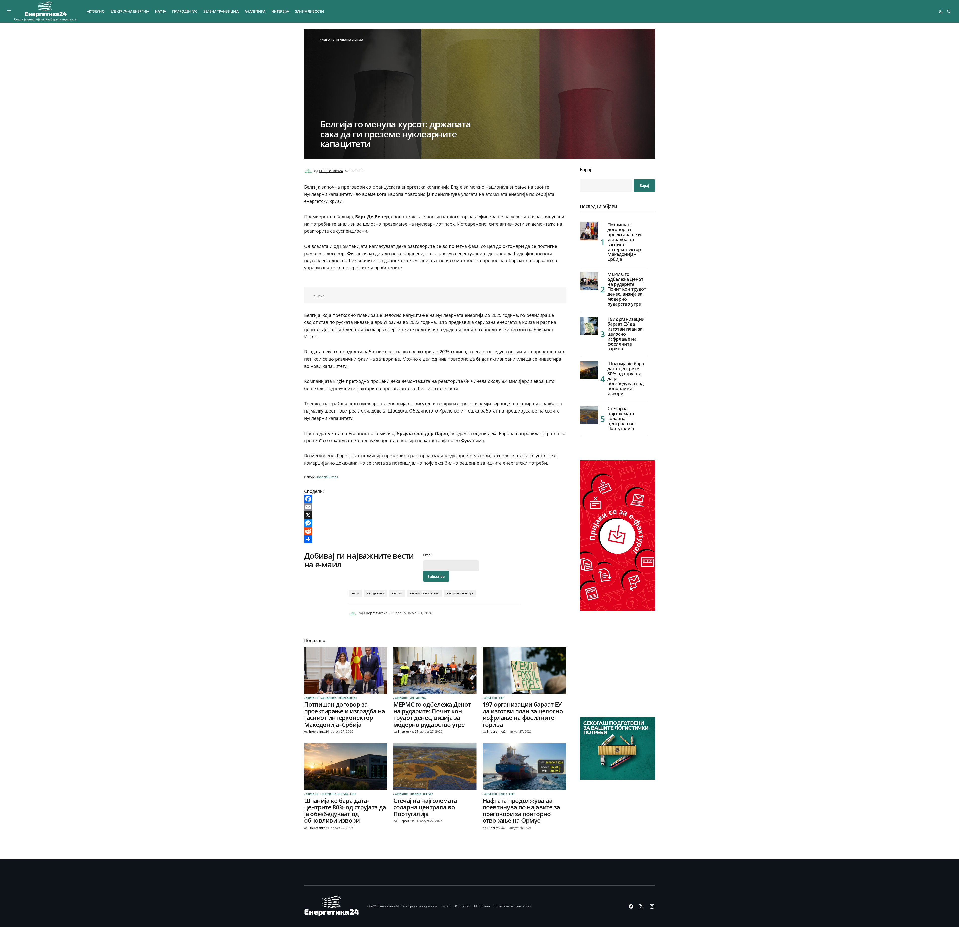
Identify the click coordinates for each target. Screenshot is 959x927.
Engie (355, 593)
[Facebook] (435, 499)
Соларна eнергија (421, 794)
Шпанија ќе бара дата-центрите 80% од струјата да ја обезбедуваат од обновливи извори (625, 378)
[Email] (435, 507)
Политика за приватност (512, 906)
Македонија (328, 698)
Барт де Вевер (375, 593)
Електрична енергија (334, 794)
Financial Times (326, 477)
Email (427, 555)
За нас (446, 906)
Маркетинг (482, 906)
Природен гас (347, 698)
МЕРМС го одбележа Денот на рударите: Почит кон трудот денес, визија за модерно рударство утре (626, 289)
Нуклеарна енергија (349, 40)
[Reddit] (435, 531)
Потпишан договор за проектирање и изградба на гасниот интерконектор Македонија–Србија (624, 242)
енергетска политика (424, 593)
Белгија (397, 593)
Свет (502, 698)
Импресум (462, 906)
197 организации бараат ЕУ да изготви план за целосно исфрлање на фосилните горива (626, 334)
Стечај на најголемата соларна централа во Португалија (621, 418)
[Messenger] (435, 523)
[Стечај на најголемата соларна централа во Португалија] (435, 766)
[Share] (435, 539)
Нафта (503, 794)
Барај (585, 169)
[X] (435, 515)
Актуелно (328, 40)
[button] (9, 11)
